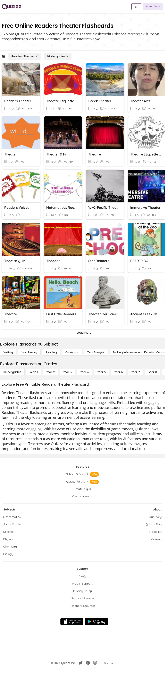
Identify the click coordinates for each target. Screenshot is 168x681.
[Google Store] (96, 621)
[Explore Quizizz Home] (11, 6)
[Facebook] (88, 663)
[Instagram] (95, 663)
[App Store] (71, 621)
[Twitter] (80, 663)
